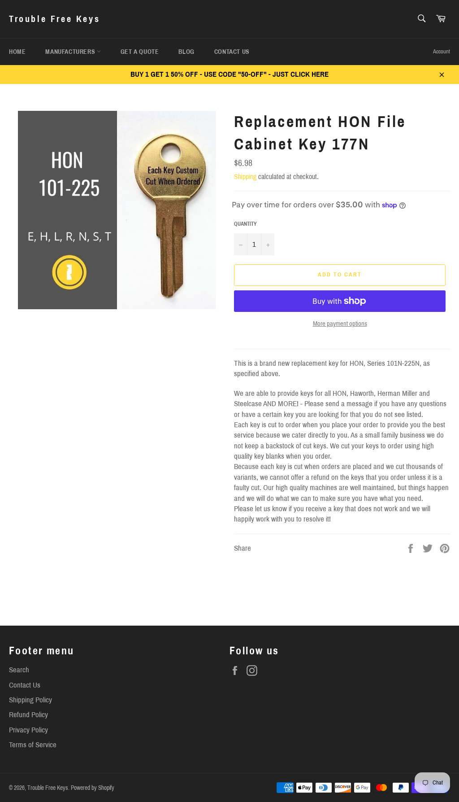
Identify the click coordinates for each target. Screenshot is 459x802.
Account (441, 51)
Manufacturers (70, 51)
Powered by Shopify (92, 787)
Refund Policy (28, 714)
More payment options (340, 323)
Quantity (245, 224)
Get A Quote (140, 51)
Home (17, 51)
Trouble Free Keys (54, 19)
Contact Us (232, 51)
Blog (186, 51)
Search (19, 670)
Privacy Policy (28, 730)
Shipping (245, 176)
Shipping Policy (30, 700)
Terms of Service (32, 745)
